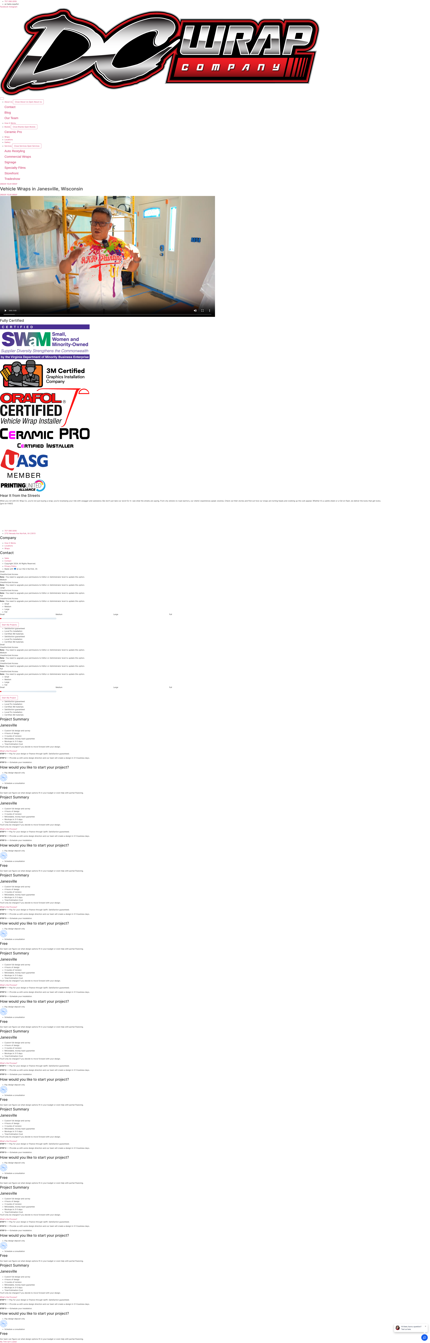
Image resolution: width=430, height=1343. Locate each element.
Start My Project (9, 698)
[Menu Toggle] (2, 98)
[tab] (215, 571)
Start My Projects (9, 625)
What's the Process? (8, 751)
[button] (215, 751)
